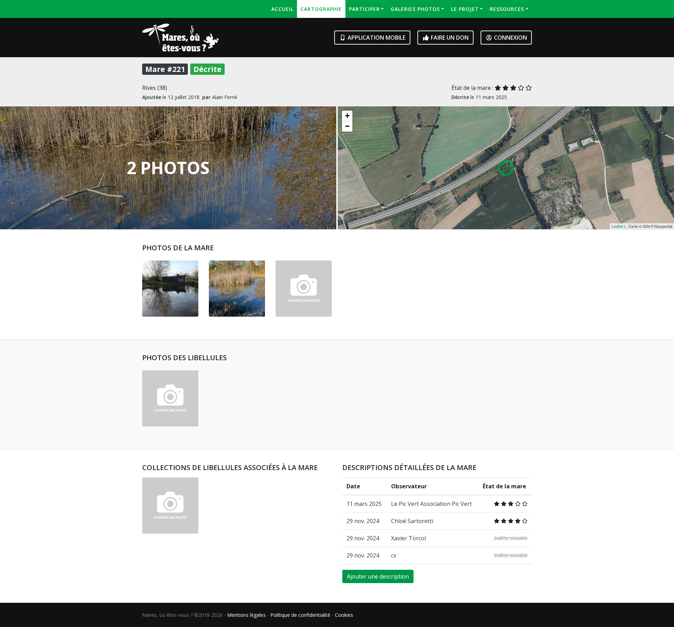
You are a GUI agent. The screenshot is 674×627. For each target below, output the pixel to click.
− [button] (347, 126)
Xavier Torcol (408, 538)
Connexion (510, 37)
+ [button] (347, 115)
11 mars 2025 (364, 504)
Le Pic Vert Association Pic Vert (431, 504)
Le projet (465, 9)
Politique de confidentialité (300, 615)
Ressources (507, 9)
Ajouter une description (378, 576)
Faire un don (449, 37)
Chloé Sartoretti (412, 521)
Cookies (344, 615)
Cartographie (321, 9)
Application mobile (375, 37)
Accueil (282, 9)
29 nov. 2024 (362, 521)
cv (393, 555)
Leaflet (617, 226)
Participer (364, 9)
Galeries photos (415, 9)
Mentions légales (246, 615)
